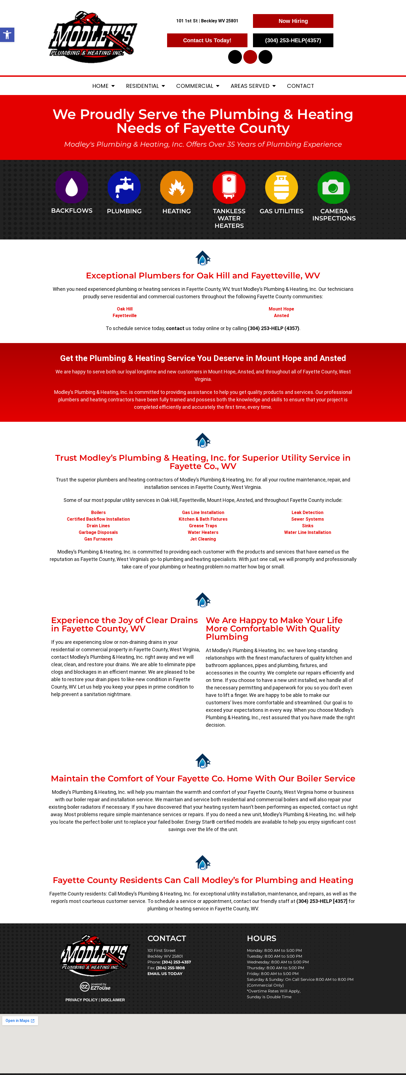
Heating (176, 211)
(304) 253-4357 (176, 962)
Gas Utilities (282, 211)
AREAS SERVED (250, 86)
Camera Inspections (334, 214)
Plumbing (124, 211)
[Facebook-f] (235, 57)
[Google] (250, 57)
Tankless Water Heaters (229, 218)
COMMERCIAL (194, 86)
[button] (7, 35)
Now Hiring (293, 21)
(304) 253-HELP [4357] (321, 901)
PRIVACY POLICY (81, 1000)
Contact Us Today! (207, 40)
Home (100, 86)
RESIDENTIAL (142, 86)
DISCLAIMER (113, 1000)
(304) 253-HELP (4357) (273, 328)
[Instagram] (265, 57)
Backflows (72, 210)
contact (175, 328)
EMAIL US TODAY (164, 973)
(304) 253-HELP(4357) (293, 40)
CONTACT (300, 86)
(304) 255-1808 (170, 967)
